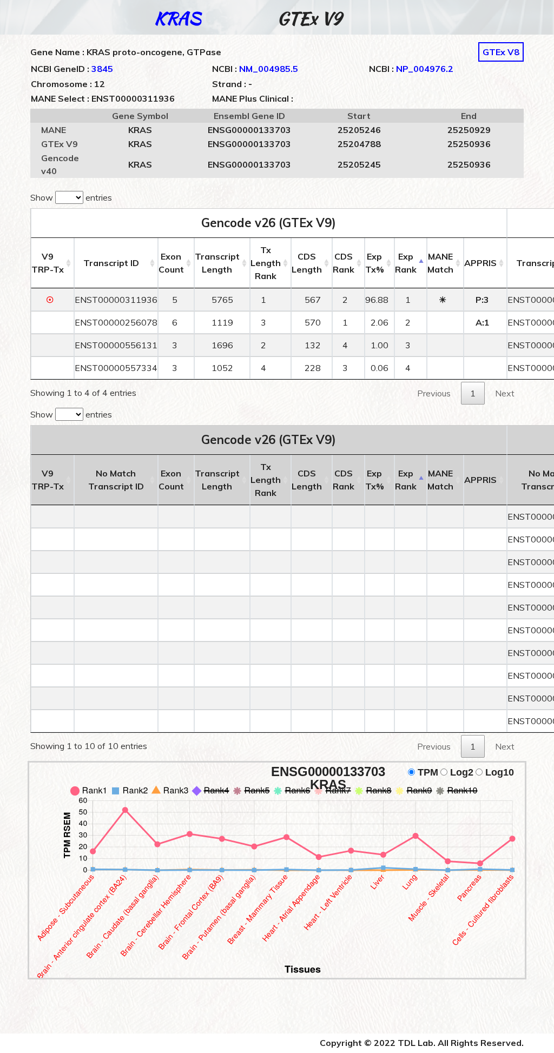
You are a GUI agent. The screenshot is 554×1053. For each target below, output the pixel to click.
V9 (47, 263)
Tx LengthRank (265, 262)
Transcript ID (111, 262)
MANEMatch (440, 263)
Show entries (71, 197)
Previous (434, 393)
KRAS (177, 18)
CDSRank (343, 263)
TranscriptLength (217, 263)
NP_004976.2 (424, 68)
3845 (102, 68)
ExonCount (171, 263)
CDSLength (307, 263)
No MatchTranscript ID (116, 480)
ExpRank (406, 263)
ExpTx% (374, 263)
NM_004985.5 (268, 68)
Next (505, 393)
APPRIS (480, 262)
